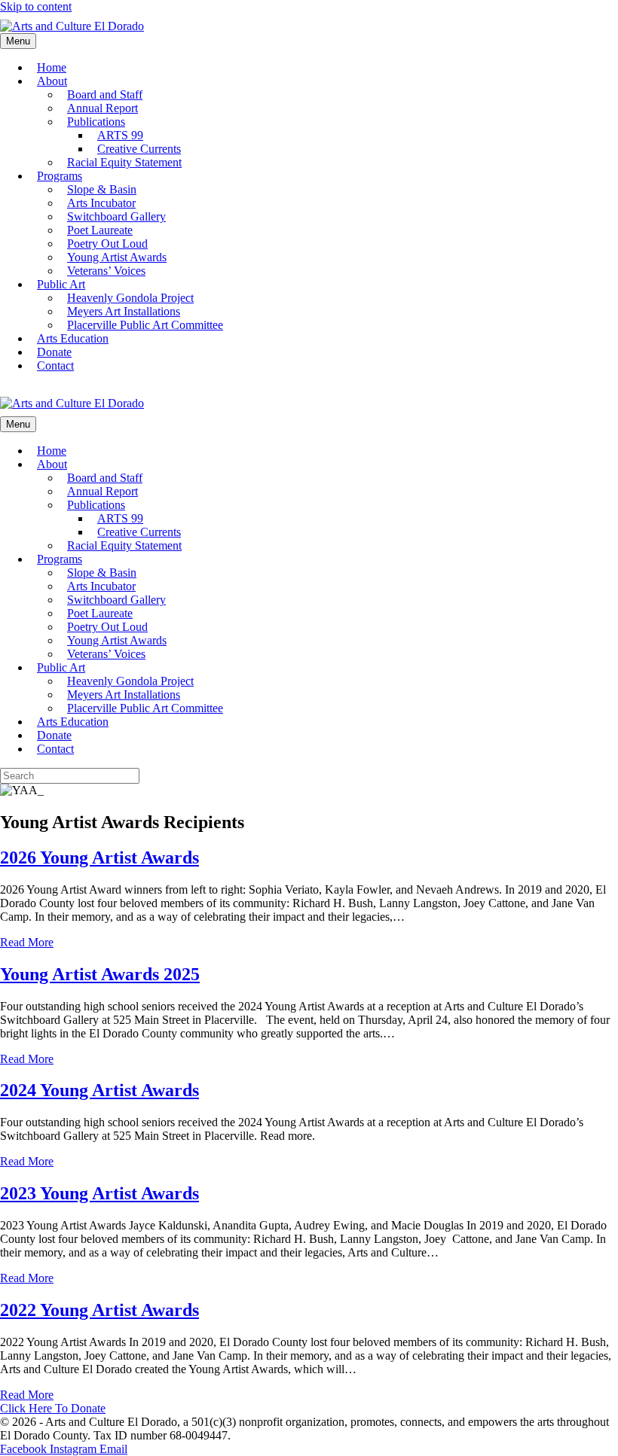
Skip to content (36, 6)
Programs (59, 175)
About (52, 81)
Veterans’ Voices (106, 270)
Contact (55, 365)
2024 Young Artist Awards (99, 1090)
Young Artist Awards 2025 (100, 974)
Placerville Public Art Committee (145, 324)
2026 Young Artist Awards (99, 857)
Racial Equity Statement (124, 162)
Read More (27, 942)
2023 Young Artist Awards (99, 1193)
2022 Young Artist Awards (99, 1310)
